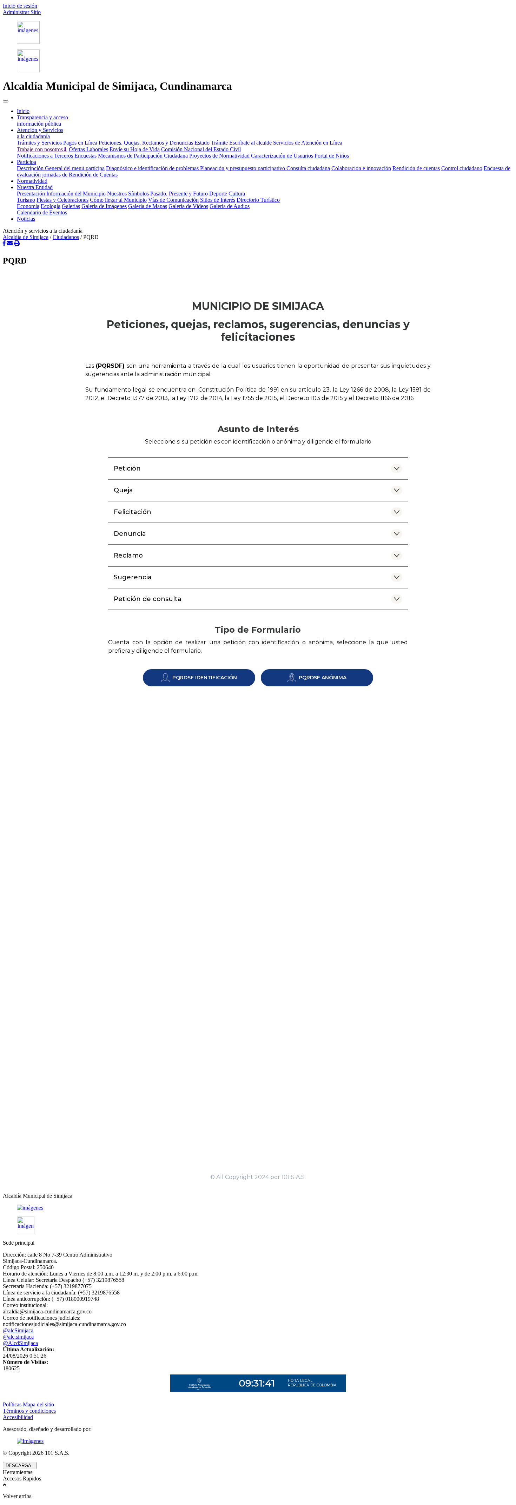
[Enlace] (258, 32)
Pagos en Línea (80, 143)
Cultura (237, 194)
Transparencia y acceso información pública (42, 120)
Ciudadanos (66, 237)
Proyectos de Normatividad (219, 156)
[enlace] (258, 1208)
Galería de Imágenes (104, 206)
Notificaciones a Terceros (45, 156)
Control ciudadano (461, 168)
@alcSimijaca (18, 1330)
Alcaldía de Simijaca (25, 237)
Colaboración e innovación (361, 168)
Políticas (12, 1404)
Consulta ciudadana (308, 168)
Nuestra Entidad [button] (35, 187)
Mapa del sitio (38, 1404)
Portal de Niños (332, 156)
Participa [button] (26, 162)
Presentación (31, 194)
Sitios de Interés (217, 200)
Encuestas (85, 156)
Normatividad (32, 181)
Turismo (26, 200)
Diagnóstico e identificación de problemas (153, 168)
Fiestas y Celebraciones (62, 200)
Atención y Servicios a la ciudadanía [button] (40, 133)
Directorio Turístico (258, 200)
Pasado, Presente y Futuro (179, 194)
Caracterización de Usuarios (282, 156)
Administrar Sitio (22, 12)
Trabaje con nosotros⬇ (42, 149)
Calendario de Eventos (42, 212)
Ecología (50, 206)
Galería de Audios (230, 206)
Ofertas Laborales (88, 149)
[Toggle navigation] (5, 101)
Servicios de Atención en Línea (307, 143)
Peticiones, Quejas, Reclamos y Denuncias (146, 143)
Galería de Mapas (147, 206)
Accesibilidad (18, 1417)
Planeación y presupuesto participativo (243, 168)
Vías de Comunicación (173, 200)
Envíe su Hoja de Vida (135, 149)
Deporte (218, 194)
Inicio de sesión (20, 6)
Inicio (23, 111)
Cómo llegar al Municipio (118, 200)
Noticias (26, 219)
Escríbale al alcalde (250, 143)
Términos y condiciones (29, 1411)
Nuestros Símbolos (128, 194)
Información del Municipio (76, 194)
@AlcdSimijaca (20, 1343)
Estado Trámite (211, 143)
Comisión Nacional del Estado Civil (201, 149)
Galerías (71, 206)
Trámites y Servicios (39, 143)
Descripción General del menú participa (61, 168)
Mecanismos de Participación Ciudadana (143, 156)
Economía (28, 206)
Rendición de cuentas (416, 168)
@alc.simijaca (18, 1337)
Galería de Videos (188, 206)
